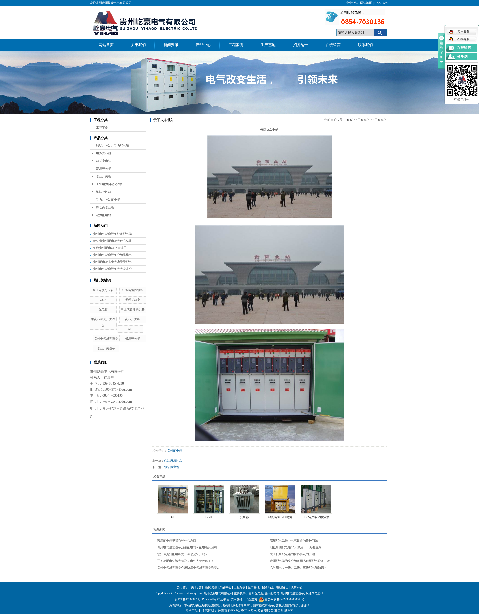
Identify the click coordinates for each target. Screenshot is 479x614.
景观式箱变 (132, 300)
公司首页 (183, 587)
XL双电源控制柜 (132, 290)
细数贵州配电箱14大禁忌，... (112, 248)
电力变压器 (103, 153)
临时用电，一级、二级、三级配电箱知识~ (298, 567)
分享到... (464, 56)
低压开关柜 (103, 176)
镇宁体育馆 (171, 467)
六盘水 (252, 610)
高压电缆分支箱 (103, 290)
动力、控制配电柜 (108, 199)
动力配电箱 (103, 215)
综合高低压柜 (105, 207)
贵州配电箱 (174, 450)
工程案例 (235, 45)
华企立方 (251, 599)
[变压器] (244, 499)
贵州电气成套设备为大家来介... (113, 269)
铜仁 (237, 610)
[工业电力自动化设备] (316, 499)
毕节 (244, 610)
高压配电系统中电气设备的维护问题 (294, 540)
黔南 (231, 610)
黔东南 (288, 610)
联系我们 (365, 45)
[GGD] (208, 499)
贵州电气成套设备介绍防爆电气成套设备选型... (188, 567)
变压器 (244, 517)
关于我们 (138, 45)
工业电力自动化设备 (109, 184)
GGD (208, 517)
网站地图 (366, 3)
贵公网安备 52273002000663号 (284, 599)
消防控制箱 (103, 192)
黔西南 (222, 610)
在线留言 (333, 45)
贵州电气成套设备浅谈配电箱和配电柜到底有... (188, 547)
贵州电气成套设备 (106, 338)
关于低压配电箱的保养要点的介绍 (292, 554)
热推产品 (192, 610)
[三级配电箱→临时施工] (280, 499)
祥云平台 (223, 599)
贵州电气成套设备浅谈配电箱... (113, 234)
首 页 (349, 120)
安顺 (267, 610)
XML (386, 3)
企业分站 (352, 3)
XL (130, 329)
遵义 (260, 610)
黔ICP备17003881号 (188, 599)
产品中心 (203, 45)
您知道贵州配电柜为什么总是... (113, 241)
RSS (377, 3)
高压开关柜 (103, 168)
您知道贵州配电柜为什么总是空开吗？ (182, 554)
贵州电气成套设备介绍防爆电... (113, 255)
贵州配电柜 (256, 593)
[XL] (172, 499)
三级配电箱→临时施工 (280, 517)
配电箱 (103, 309)
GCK (103, 300)
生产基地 (268, 45)
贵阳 (274, 610)
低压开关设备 (106, 348)
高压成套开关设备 (133, 309)
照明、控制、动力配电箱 (112, 145)
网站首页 (106, 45)
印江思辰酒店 (173, 460)
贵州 (281, 610)
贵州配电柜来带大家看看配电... (113, 262)
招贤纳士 (300, 45)
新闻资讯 (170, 45)
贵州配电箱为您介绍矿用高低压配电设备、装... (301, 561)
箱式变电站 (103, 161)
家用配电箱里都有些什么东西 (176, 540)
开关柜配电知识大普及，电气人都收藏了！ (185, 561)
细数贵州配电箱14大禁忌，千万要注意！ (297, 547)
